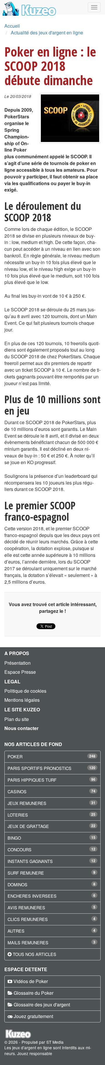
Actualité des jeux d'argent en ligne (47, 32)
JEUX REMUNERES (27, 803)
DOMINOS (17, 884)
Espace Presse (20, 672)
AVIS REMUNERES (26, 907)
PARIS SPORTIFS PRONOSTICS (39, 768)
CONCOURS (20, 849)
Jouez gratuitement (33, 1016)
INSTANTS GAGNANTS (30, 861)
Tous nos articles (34, 954)
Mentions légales (22, 699)
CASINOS (17, 791)
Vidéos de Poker (30, 981)
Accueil (12, 25)
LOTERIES (18, 815)
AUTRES (16, 931)
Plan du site (16, 719)
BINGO (14, 838)
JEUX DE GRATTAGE (28, 826)
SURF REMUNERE (26, 873)
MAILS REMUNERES (28, 942)
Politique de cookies (25, 690)
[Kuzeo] (28, 7)
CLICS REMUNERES (28, 919)
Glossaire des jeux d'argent (42, 1004)
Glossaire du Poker (33, 992)
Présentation (17, 662)
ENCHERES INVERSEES (32, 896)
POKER (15, 756)
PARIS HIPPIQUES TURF (32, 780)
